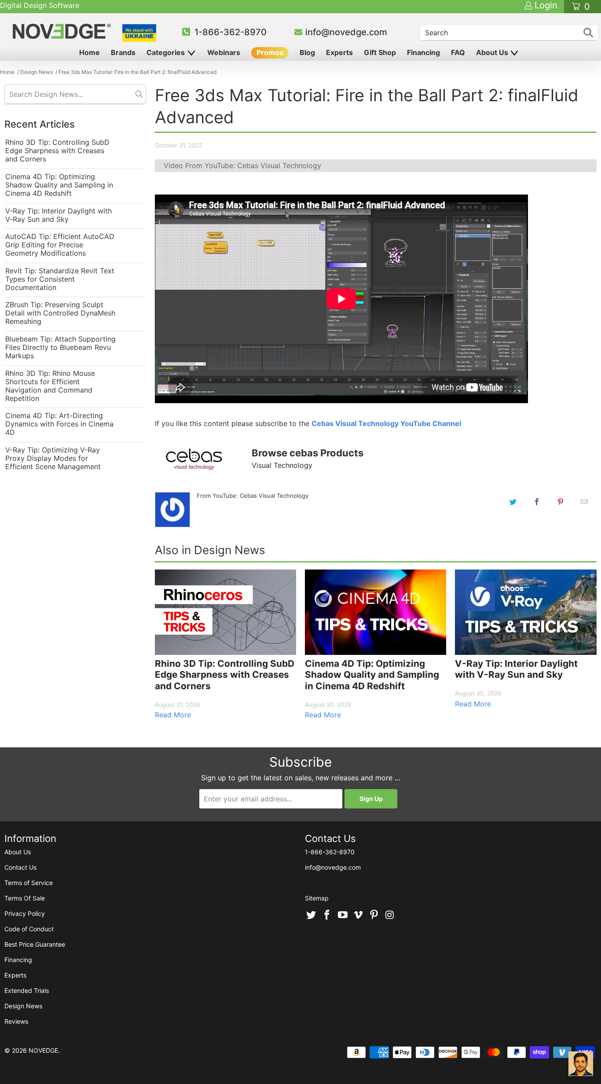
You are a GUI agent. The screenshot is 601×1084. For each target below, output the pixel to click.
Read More (173, 714)
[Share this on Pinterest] (560, 501)
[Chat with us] (580, 1063)
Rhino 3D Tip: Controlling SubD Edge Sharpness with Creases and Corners (57, 150)
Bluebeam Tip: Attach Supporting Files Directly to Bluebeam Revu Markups (60, 347)
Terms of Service (28, 882)
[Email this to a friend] (584, 501)
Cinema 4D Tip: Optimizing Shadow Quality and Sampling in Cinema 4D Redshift (59, 185)
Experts (339, 52)
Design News (23, 1006)
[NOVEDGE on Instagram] (389, 915)
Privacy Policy (24, 913)
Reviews (16, 1021)
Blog (307, 52)
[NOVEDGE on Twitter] (311, 915)
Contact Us (20, 867)
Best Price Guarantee (34, 944)
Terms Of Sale (24, 898)
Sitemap (317, 898)
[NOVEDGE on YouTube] (342, 915)
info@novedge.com (346, 32)
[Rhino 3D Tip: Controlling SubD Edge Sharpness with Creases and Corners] (225, 612)
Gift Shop (380, 52)
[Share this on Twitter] (513, 501)
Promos (270, 52)
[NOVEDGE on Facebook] (327, 915)
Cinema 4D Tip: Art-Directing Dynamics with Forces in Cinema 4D (59, 424)
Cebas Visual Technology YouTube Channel (386, 423)
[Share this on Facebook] (536, 501)
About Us (493, 52)
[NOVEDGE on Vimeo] (358, 915)
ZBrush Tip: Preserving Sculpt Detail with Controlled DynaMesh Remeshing (60, 313)
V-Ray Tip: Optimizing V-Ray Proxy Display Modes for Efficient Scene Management (53, 458)
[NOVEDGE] (63, 31)
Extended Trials (26, 990)
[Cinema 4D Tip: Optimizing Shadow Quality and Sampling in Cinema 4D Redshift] (375, 612)
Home (89, 52)
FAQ (458, 52)
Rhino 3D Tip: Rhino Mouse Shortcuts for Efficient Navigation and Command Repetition (50, 386)
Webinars (223, 52)
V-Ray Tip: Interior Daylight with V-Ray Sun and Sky (58, 215)
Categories (167, 52)
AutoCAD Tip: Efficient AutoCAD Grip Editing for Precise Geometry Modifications (59, 244)
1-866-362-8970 (230, 32)
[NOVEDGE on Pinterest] (374, 915)
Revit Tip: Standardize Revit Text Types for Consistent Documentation (59, 279)
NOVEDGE (43, 1050)
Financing (423, 52)
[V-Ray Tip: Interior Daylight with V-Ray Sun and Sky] (525, 612)
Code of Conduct (29, 929)
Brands (123, 52)
